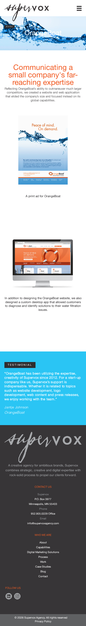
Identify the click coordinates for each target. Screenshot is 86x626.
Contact (43, 576)
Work (43, 561)
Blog (43, 571)
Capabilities (43, 547)
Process (43, 557)
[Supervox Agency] (26, 11)
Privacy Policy (43, 621)
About (43, 542)
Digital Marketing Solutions (43, 552)
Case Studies (43, 566)
